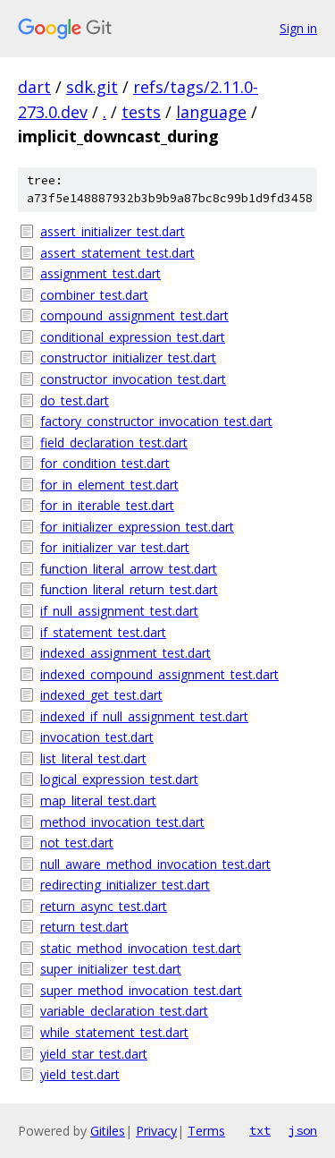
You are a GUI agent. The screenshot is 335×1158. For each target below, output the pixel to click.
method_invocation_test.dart (122, 821)
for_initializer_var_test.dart (114, 547)
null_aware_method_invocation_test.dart (155, 864)
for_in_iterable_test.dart (107, 505)
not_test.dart (76, 842)
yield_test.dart (80, 1074)
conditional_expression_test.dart (132, 336)
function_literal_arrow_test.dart (128, 568)
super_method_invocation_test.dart (141, 990)
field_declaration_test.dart (114, 442)
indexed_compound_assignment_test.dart (159, 674)
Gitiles (107, 1130)
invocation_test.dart (97, 736)
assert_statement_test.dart (117, 252)
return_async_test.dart (103, 906)
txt (260, 1130)
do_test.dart (74, 400)
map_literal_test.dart (98, 800)
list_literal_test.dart (93, 758)
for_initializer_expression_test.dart (137, 526)
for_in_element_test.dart (109, 484)
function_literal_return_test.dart (129, 589)
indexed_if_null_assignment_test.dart (144, 716)
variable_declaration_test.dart (124, 1010)
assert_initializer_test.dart (112, 231)
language (211, 112)
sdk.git (92, 87)
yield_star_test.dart (93, 1053)
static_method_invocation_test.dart (140, 948)
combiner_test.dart (94, 294)
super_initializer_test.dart (110, 968)
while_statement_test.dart (114, 1032)
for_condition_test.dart (105, 463)
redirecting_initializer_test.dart (125, 884)
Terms (206, 1130)
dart (34, 87)
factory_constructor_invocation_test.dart (156, 421)
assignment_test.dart (100, 273)
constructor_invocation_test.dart (133, 378)
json (303, 1130)
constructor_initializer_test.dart (128, 357)
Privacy (156, 1130)
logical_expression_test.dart (119, 779)
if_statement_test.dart (103, 632)
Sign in (298, 28)
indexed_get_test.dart (101, 694)
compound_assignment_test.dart (134, 315)
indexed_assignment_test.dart (125, 652)
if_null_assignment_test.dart (119, 610)
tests (141, 112)
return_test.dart (84, 926)
